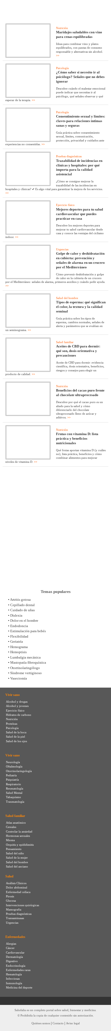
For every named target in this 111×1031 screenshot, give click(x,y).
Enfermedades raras (18, 970)
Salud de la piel (15, 736)
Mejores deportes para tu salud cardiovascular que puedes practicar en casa (79, 214)
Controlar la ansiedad (19, 831)
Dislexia (16, 615)
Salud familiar (65, 342)
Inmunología (14, 983)
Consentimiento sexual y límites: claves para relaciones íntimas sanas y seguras (80, 120)
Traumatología (15, 801)
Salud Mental (14, 792)
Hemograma (19, 647)
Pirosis (10, 896)
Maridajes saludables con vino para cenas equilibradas (79, 34)
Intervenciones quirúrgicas (22, 905)
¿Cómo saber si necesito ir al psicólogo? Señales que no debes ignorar (80, 76)
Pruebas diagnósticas (69, 156)
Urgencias (62, 249)
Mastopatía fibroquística (28, 662)
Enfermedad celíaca (18, 892)
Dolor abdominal (16, 887)
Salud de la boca (16, 732)
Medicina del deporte (19, 987)
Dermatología (14, 956)
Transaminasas (15, 918)
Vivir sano (12, 695)
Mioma (10, 840)
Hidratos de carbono (18, 714)
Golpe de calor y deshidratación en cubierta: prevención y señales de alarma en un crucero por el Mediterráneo (80, 260)
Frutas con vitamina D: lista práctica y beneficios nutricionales (77, 438)
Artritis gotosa (20, 600)
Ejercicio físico (65, 205)
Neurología (13, 762)
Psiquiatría (12, 779)
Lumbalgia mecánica (25, 657)
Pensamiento (14, 849)
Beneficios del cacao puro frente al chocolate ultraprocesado (80, 392)
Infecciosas (13, 978)
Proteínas (11, 723)
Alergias (11, 943)
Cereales (11, 827)
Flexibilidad (19, 636)
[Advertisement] (55, 528)
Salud (9, 876)
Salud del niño (15, 853)
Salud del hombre (67, 298)
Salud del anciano (17, 866)
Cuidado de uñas (22, 610)
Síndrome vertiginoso (26, 673)
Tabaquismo (13, 797)
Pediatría (11, 775)
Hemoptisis (18, 652)
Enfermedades (15, 937)
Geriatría (16, 641)
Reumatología (14, 788)
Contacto (58, 1023)
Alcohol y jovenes (17, 706)
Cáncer (10, 948)
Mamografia (13, 909)
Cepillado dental (22, 605)
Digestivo (12, 961)
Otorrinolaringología (19, 771)
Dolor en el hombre (24, 620)
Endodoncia (19, 626)
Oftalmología (14, 766)
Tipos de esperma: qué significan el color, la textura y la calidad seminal (81, 306)
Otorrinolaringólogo (25, 668)
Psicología (62, 68)
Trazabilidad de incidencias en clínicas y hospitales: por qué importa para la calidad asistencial (79, 167)
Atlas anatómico (16, 822)
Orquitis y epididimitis (20, 844)
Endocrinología (15, 965)
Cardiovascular (15, 952)
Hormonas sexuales (18, 835)
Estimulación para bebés (28, 631)
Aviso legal (73, 1023)
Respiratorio (13, 784)
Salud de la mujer (17, 857)
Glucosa (11, 900)
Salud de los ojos (16, 741)
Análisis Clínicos (16, 883)
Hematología (14, 974)
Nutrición (62, 28)
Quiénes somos (41, 1023)
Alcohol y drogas (16, 701)
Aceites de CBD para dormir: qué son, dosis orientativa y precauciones (78, 350)
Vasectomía (18, 678)
